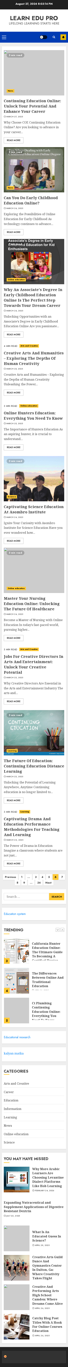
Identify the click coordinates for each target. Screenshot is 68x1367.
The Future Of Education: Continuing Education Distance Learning (34, 766)
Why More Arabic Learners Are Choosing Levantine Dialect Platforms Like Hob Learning (48, 1177)
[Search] (54, 37)
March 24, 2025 (14, 517)
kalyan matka (14, 1053)
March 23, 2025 (14, 677)
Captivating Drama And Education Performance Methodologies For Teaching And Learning (32, 826)
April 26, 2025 (42, 1308)
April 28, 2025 (42, 1245)
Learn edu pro (34, 18)
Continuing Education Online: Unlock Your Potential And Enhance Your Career (32, 106)
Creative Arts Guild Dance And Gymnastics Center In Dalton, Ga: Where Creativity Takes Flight (47, 1267)
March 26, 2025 (14, 208)
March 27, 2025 (14, 116)
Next (48, 883)
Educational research (17, 1037)
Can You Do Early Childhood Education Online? (31, 200)
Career (9, 1092)
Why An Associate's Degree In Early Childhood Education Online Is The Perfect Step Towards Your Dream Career (33, 297)
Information (12, 1109)
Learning (12, 750)
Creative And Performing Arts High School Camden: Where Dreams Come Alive (47, 1295)
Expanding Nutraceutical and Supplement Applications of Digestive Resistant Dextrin (33, 1206)
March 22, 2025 (14, 840)
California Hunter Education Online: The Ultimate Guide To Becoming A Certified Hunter (47, 952)
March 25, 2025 (14, 369)
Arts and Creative (29, 345)
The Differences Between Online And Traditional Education (48, 979)
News (10, 90)
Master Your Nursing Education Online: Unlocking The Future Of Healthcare (32, 603)
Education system (15, 914)
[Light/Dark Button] (43, 37)
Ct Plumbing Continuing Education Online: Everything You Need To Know (46, 1011)
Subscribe (63, 37)
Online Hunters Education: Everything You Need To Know (33, 415)
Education (11, 1100)
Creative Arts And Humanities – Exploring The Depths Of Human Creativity (34, 358)
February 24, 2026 (44, 1190)
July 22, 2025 (13, 1216)
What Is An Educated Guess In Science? (46, 1236)
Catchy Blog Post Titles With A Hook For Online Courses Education (47, 1324)
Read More (13, 140)
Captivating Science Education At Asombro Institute (34, 509)
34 (39, 883)
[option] (34, 953)
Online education (16, 279)
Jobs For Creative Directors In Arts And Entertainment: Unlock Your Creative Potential (33, 664)
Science (12, 496)
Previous (10, 877)
